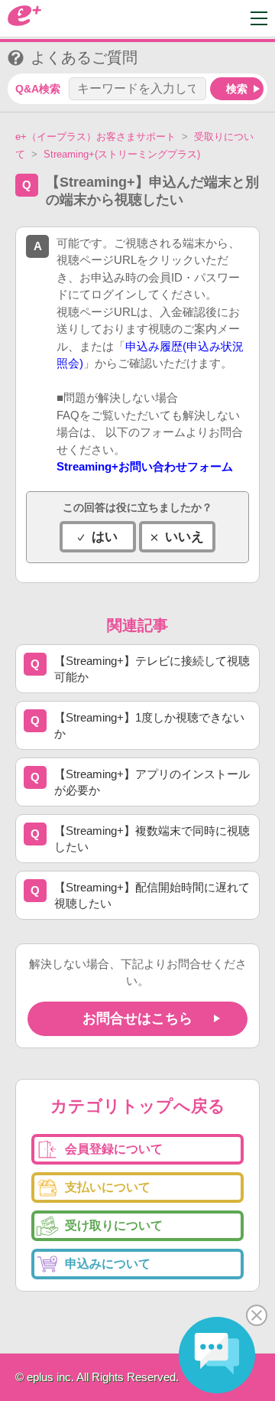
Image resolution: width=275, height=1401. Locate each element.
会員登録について (114, 1148)
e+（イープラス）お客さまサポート (95, 136)
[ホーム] (24, 21)
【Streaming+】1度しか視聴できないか (149, 725)
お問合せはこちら (137, 1018)
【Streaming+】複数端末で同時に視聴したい (152, 838)
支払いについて (107, 1187)
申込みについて (107, 1263)
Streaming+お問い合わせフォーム (145, 466)
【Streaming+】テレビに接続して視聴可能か (152, 668)
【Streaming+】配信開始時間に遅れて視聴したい (152, 895)
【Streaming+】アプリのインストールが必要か (152, 782)
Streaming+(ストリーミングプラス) (122, 154)
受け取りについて (114, 1225)
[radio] (98, 536)
